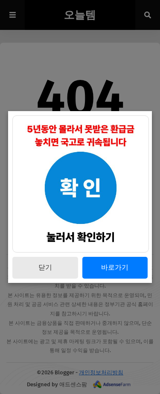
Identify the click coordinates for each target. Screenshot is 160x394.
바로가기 (114, 267)
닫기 (45, 267)
